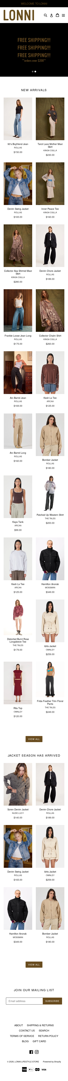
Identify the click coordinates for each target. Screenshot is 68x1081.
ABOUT (18, 1025)
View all (34, 739)
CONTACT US (27, 1030)
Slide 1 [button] (33, 71)
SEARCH (44, 1030)
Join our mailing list (34, 990)
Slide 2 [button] (35, 71)
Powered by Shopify (52, 1061)
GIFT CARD (39, 1041)
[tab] (33, 71)
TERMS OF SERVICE (22, 1036)
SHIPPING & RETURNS (40, 1025)
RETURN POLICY (48, 1036)
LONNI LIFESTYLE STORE (27, 1061)
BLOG (25, 1041)
